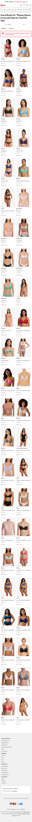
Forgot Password (5, 740)
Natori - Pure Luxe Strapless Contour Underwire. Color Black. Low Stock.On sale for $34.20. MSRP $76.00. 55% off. (23, 531)
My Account (21, 5)
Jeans (13, 815)
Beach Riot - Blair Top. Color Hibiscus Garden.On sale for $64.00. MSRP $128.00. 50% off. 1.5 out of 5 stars (23, 202)
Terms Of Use (7, 798)
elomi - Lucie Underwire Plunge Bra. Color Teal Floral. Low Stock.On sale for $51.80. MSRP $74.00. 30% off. (23, 591)
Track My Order (5, 774)
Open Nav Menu (30, 5)
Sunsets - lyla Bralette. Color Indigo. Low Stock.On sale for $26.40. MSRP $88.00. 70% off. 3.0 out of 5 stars (23, 82)
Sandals (24, 813)
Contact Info (4, 751)
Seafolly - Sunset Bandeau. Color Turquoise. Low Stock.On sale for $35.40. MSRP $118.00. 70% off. (8, 352)
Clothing (3, 28)
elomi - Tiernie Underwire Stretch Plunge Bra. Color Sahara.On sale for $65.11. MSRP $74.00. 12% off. (23, 711)
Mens (2, 757)
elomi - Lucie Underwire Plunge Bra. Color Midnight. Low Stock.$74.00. (8, 591)
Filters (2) (9, 24)
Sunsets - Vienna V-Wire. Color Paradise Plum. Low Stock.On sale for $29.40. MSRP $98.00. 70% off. (23, 142)
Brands (3, 762)
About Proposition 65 (6, 747)
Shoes (19, 813)
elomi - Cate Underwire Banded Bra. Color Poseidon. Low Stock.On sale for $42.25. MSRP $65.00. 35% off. (8, 621)
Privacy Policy (15, 798)
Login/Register (4, 766)
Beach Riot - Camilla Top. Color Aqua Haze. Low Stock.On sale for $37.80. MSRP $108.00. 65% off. (8, 292)
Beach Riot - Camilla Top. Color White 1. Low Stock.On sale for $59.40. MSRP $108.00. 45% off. (23, 262)
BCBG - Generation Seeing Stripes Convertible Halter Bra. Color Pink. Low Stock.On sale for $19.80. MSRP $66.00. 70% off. (23, 352)
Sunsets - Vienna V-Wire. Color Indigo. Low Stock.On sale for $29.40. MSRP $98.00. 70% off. (8, 172)
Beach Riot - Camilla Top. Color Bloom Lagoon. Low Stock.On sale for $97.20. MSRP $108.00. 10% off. (23, 232)
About (2, 779)
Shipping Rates (4, 742)
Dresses (28, 813)
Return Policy (4, 745)
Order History (4, 772)
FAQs (2, 749)
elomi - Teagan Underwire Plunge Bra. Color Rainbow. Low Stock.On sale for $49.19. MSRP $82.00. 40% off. (23, 471)
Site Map (3, 781)
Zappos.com (27, 812)
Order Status (4, 770)
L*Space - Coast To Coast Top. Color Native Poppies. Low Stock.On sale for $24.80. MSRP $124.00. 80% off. (8, 322)
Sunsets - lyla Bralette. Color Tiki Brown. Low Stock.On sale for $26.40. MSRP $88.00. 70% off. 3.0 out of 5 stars (8, 142)
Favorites (24, 5)
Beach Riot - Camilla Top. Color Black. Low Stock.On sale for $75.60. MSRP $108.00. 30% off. (8, 262)
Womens (3, 755)
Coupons (3, 783)
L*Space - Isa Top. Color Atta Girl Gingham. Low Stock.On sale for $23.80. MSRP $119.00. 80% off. (23, 292)
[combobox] (16, 9)
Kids (2, 759)
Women (11, 28)
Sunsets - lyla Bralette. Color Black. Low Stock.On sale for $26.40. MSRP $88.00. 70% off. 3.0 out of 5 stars (8, 112)
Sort (24, 24)
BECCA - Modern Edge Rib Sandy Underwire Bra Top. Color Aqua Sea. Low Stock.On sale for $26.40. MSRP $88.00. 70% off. (23, 172)
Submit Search (30, 9)
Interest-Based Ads (24, 798)
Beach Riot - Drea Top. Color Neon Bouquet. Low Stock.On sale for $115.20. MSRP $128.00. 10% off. (8, 232)
